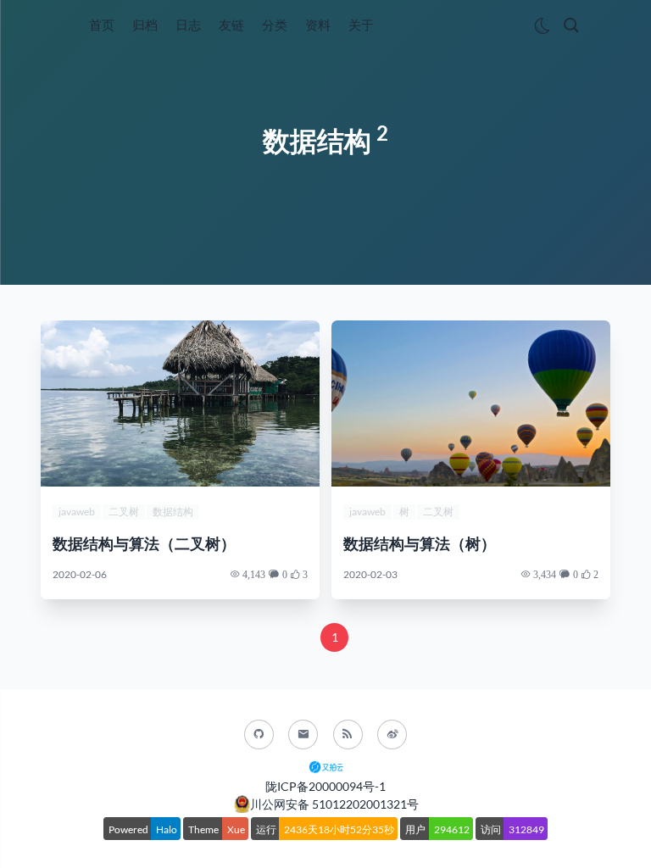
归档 (145, 24)
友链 (231, 24)
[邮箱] (303, 734)
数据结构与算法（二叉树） (144, 544)
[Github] (259, 734)
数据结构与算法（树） (419, 544)
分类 (274, 24)
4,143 (253, 574)
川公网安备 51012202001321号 (334, 804)
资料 (318, 24)
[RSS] (348, 734)
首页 (101, 24)
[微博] (392, 734)
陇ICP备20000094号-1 (325, 786)
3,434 (544, 574)
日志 (188, 24)
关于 (361, 24)
